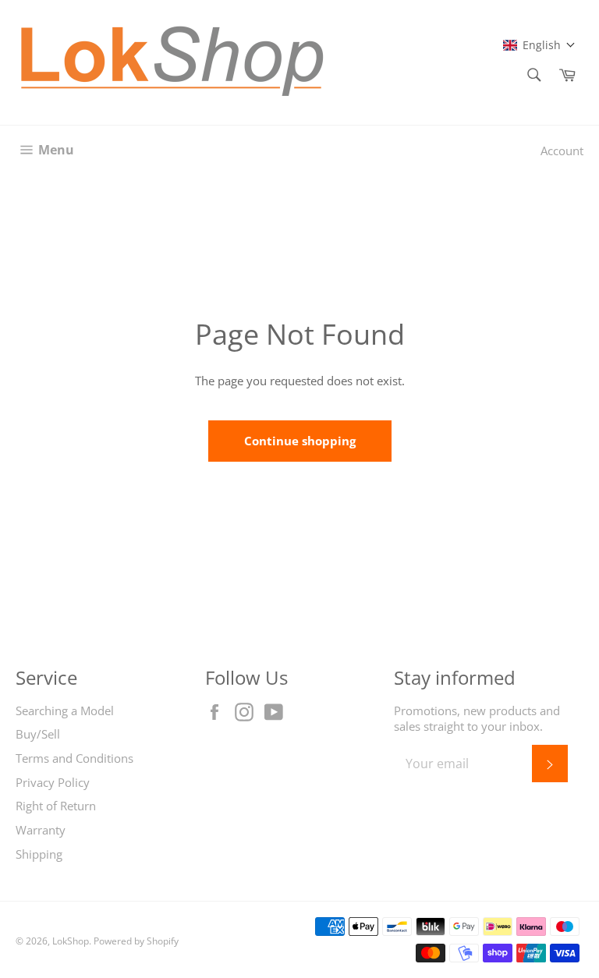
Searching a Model (65, 710)
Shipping (39, 854)
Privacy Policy (53, 782)
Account (562, 150)
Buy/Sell (38, 734)
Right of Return (56, 805)
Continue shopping (300, 440)
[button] (539, 44)
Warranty (41, 830)
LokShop (70, 941)
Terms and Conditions (74, 758)
